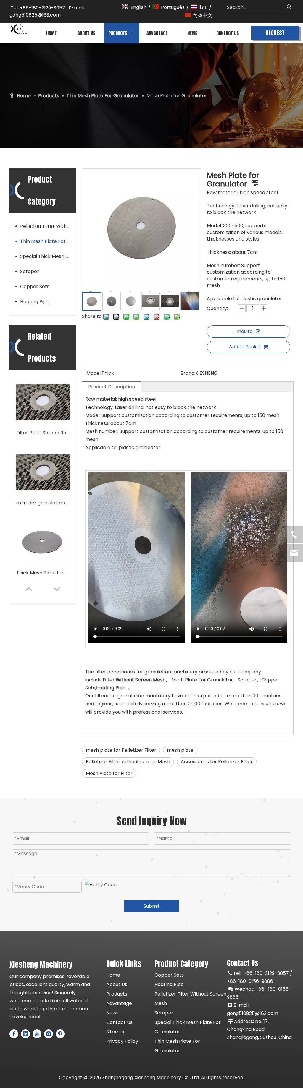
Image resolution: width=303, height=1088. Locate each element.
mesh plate (180, 750)
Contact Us (119, 1022)
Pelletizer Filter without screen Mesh (128, 761)
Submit (152, 906)
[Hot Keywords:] (289, 7)
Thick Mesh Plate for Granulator (43, 572)
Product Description (111, 386)
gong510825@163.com (252, 1013)
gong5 (16, 15)
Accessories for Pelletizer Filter (217, 761)
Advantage (119, 1003)
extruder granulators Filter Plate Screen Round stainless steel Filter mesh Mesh (43, 502)
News (112, 1012)
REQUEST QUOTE (275, 34)
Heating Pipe (34, 301)
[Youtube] (37, 1033)
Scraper (29, 271)
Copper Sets (34, 286)
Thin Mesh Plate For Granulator (48, 241)
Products (116, 993)
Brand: (187, 373)
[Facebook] (13, 1033)
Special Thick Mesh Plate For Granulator (48, 256)
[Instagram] (48, 1033)
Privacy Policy (122, 1041)
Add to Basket (245, 346)
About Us (116, 984)
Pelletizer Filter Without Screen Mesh (48, 226)
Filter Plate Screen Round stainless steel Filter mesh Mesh (43, 432)
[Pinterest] (60, 1033)
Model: (93, 373)
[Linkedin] (25, 1033)
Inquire (245, 331)
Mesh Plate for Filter (109, 773)
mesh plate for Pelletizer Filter (121, 750)
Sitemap (116, 1031)
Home (113, 975)
